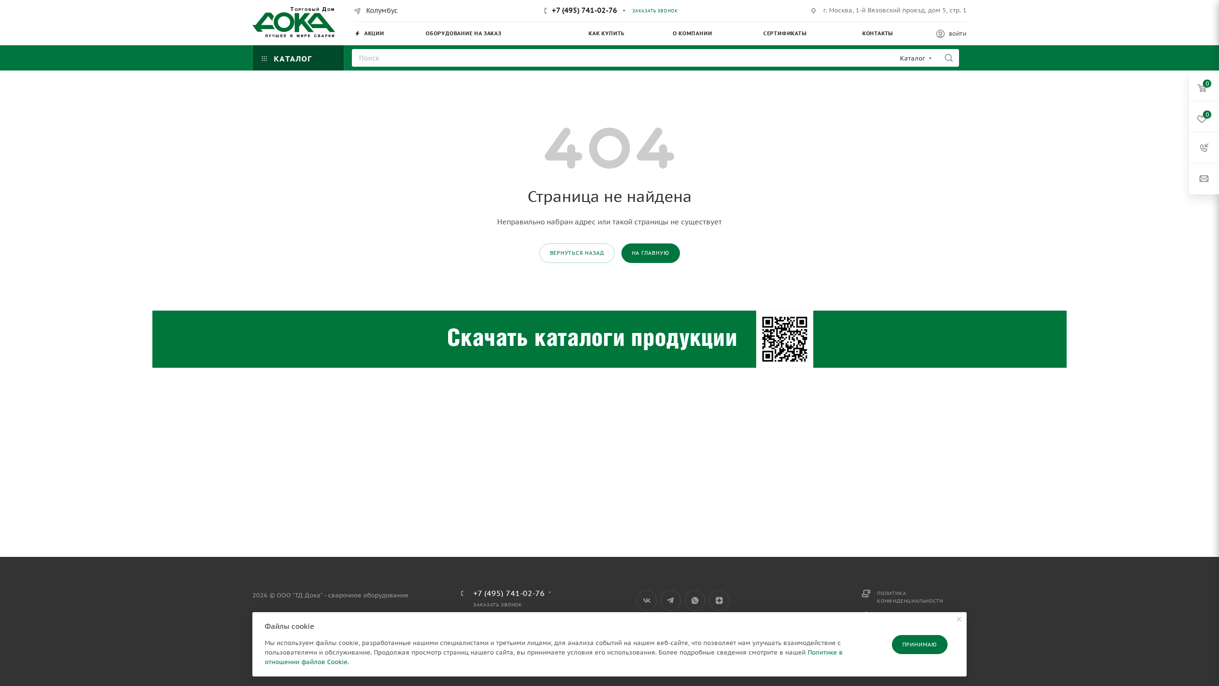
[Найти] (949, 58)
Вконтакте (646, 600)
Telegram (670, 600)
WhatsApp (695, 600)
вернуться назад (577, 253)
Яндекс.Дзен (719, 600)
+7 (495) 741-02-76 (584, 10)
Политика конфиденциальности (910, 597)
